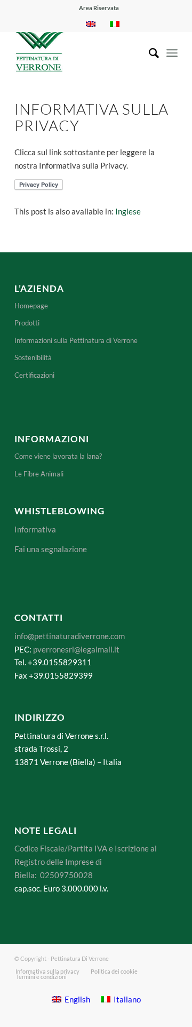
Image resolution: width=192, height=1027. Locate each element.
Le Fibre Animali (38, 473)
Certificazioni (34, 375)
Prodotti (26, 323)
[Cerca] (148, 52)
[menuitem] (99, 8)
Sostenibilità (33, 357)
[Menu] (172, 53)
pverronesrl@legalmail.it (76, 649)
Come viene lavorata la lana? (58, 456)
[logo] (79, 52)
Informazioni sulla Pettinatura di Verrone (76, 340)
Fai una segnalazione (50, 549)
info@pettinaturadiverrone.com (69, 636)
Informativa (35, 529)
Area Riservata (99, 7)
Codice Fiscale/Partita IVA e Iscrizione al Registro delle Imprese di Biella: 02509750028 (85, 861)
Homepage (31, 305)
